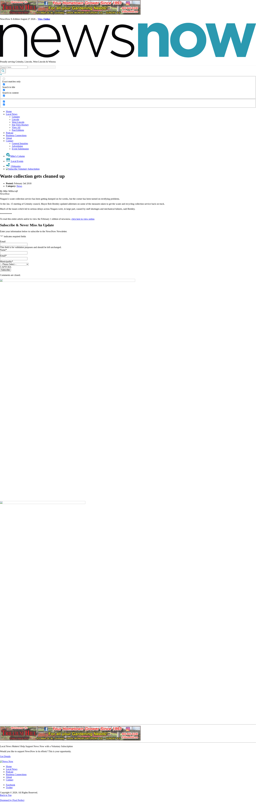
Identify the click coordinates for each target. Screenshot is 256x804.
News (19, 186)
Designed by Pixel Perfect (12, 800)
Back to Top (6, 795)
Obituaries (15, 166)
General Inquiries (20, 143)
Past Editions (18, 130)
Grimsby (16, 117)
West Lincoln (18, 122)
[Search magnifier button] (3, 71)
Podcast (9, 133)
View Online (44, 19)
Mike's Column (17, 156)
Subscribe (5, 270)
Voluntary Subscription (28, 169)
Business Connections (16, 135)
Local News (11, 114)
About (9, 138)
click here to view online (82, 219)
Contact (9, 141)
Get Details (5, 756)
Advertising (17, 146)
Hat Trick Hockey (20, 125)
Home (9, 111)
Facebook (10, 785)
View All (16, 127)
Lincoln (15, 119)
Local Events (16, 161)
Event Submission (20, 149)
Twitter (9, 787)
